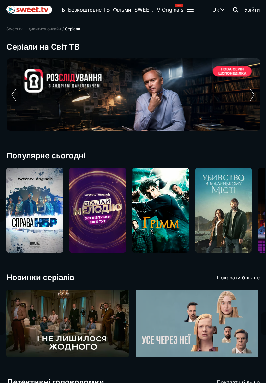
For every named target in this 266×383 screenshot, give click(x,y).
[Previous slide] (13, 94)
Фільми (122, 9)
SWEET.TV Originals (158, 9)
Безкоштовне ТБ (89, 9)
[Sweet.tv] (29, 10)
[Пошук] (235, 9)
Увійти (252, 9)
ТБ (61, 9)
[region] (133, 94)
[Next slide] (252, 94)
